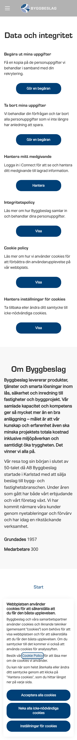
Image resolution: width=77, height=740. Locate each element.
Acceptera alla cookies (38, 695)
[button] (38, 328)
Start (38, 587)
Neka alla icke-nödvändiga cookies (38, 710)
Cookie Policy (32, 656)
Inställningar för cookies (38, 726)
